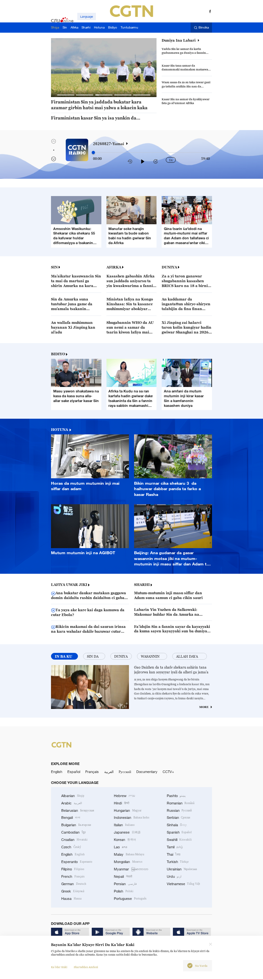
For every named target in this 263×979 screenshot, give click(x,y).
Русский (125, 771)
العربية (109, 771)
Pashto (176, 796)
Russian (179, 810)
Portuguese (130, 898)
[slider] (93, 152)
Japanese (127, 832)
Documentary (146, 771)
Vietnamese (183, 884)
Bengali (70, 817)
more (203, 707)
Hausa (71, 898)
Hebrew (124, 796)
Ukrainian (182, 869)
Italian (124, 825)
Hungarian (127, 810)
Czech (71, 847)
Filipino (72, 869)
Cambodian (73, 832)
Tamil (175, 847)
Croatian (74, 839)
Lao (120, 847)
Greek (72, 891)
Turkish (178, 862)
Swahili (179, 839)
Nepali (123, 876)
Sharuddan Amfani (86, 967)
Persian (125, 884)
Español (73, 771)
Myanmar (131, 869)
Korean (125, 839)
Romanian (181, 803)
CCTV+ (168, 771)
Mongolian (128, 862)
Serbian (179, 817)
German (73, 884)
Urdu (174, 876)
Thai (174, 854)
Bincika (204, 28)
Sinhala (177, 825)
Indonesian (131, 817)
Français (92, 771)
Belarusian (77, 810)
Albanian (72, 796)
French (73, 876)
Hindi (121, 803)
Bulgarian (76, 825)
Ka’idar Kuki (59, 967)
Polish (123, 891)
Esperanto (76, 862)
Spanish (179, 832)
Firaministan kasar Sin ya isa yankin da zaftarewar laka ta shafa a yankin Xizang (94, 118)
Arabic (71, 803)
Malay (129, 854)
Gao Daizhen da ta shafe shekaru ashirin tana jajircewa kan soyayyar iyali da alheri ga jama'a (171, 669)
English (56, 771)
